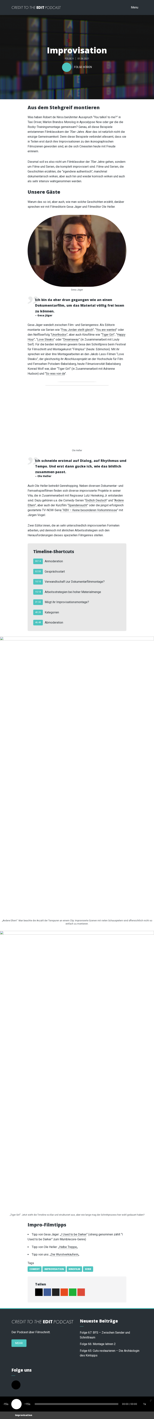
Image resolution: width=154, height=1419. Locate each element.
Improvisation (23, 1415)
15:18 (38, 592)
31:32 (38, 602)
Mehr (19, 1343)
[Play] (16, 1404)
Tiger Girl (108, 334)
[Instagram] (15, 1384)
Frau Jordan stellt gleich (77, 330)
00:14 (38, 561)
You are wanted (106, 330)
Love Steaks (45, 339)
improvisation (54, 1269)
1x (144, 1404)
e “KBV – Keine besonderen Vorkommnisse (88, 510)
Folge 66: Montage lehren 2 (98, 1344)
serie (88, 1269)
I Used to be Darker (74, 1234)
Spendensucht (77, 505)
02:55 (38, 571)
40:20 (38, 612)
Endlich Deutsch (95, 500)
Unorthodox (58, 334)
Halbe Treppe (68, 1247)
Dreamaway (71, 339)
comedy (34, 1269)
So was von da (55, 373)
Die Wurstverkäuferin (64, 1254)
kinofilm (74, 1269)
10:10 (38, 581)
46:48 (38, 622)
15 (5, 1404)
